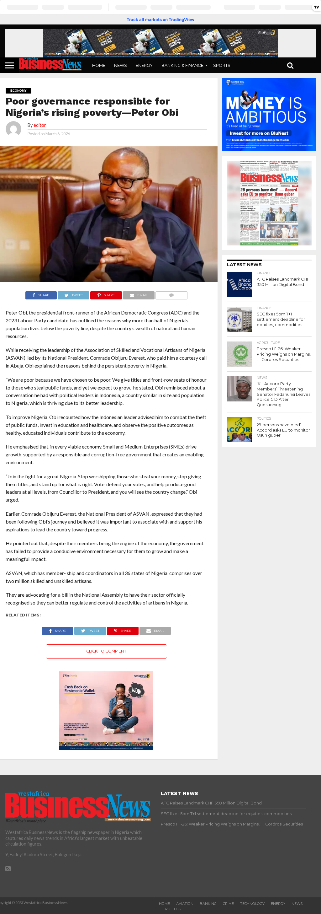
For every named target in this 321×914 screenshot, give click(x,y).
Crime (228, 903)
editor (40, 125)
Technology (252, 903)
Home (98, 65)
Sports (221, 65)
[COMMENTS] (171, 294)
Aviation (184, 903)
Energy (144, 65)
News (120, 65)
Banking (208, 903)
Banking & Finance (182, 65)
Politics (173, 909)
